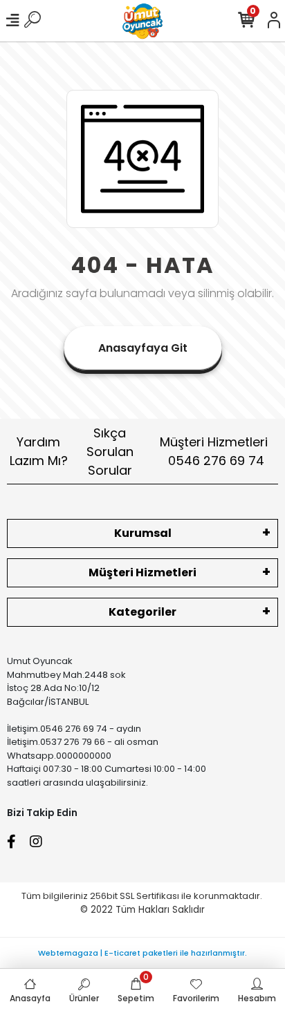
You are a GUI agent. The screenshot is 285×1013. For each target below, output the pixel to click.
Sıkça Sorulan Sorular (110, 451)
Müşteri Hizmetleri (214, 451)
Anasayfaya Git (142, 348)
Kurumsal (143, 533)
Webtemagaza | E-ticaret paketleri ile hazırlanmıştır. (142, 952)
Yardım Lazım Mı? (39, 451)
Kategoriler (142, 612)
